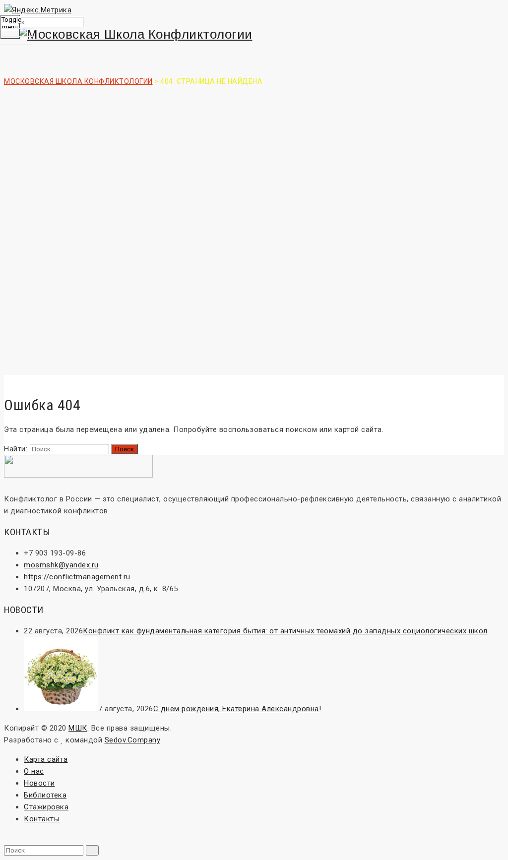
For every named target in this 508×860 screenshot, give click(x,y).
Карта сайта (46, 759)
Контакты (42, 818)
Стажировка (46, 806)
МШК (77, 728)
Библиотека (45, 795)
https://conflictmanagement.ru (77, 576)
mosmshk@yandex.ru (61, 564)
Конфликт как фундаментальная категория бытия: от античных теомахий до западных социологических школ (285, 630)
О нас (34, 771)
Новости (39, 783)
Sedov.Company (133, 740)
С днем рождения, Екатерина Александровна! (237, 708)
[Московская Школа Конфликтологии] (254, 34)
